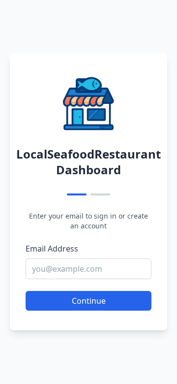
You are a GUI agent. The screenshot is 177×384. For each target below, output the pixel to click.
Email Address (52, 248)
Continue (89, 300)
